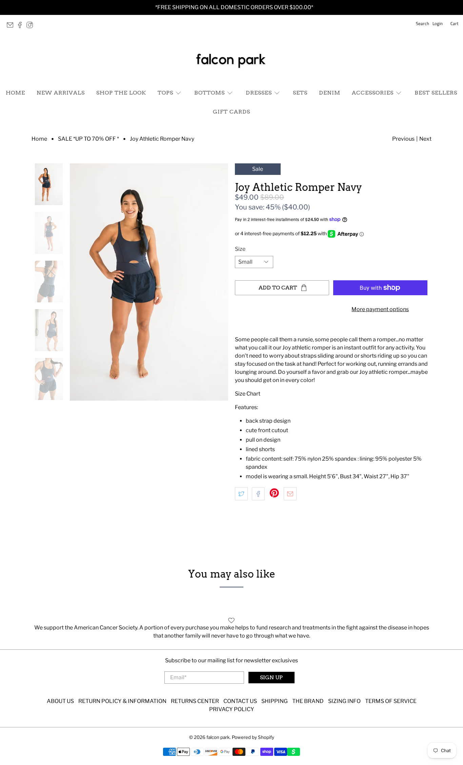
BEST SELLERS (436, 92)
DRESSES (259, 92)
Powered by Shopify (253, 737)
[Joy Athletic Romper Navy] (149, 282)
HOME (15, 92)
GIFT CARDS (231, 111)
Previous (403, 139)
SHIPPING (274, 701)
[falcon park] (231, 60)
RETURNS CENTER (195, 701)
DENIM (329, 92)
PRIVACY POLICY (231, 709)
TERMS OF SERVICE (391, 701)
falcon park (218, 737)
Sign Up (271, 677)
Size (240, 249)
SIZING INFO (344, 701)
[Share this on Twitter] (241, 493)
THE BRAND (308, 701)
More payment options (380, 309)
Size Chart (248, 393)
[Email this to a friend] (290, 493)
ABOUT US (60, 701)
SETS (300, 92)
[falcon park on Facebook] (21, 26)
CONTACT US (240, 701)
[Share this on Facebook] (258, 493)
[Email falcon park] (12, 26)
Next (425, 139)
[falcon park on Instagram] (31, 26)
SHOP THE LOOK (121, 92)
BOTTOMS (209, 92)
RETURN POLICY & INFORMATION (122, 701)
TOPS (165, 92)
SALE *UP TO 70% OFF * (88, 139)
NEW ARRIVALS (61, 92)
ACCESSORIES (373, 92)
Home (39, 139)
